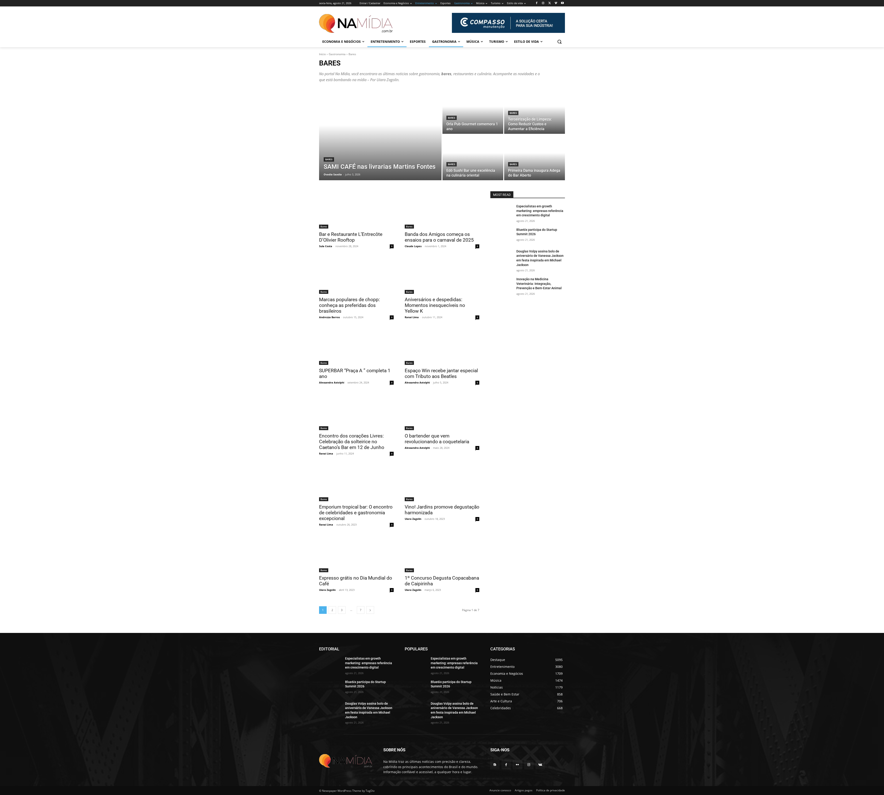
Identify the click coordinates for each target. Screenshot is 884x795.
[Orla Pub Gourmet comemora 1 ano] (472, 111)
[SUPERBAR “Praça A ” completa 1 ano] (356, 346)
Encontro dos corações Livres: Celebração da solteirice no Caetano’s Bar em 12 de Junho (351, 441)
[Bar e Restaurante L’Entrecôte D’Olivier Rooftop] (356, 210)
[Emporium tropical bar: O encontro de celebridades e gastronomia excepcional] (356, 482)
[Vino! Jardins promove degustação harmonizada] (442, 482)
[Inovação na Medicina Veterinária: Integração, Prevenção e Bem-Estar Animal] (501, 285)
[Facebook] (536, 3)
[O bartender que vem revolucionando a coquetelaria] (442, 411)
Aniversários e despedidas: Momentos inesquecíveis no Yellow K (435, 305)
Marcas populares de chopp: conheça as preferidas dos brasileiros (349, 305)
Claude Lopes (413, 246)
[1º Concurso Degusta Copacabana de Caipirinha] (442, 553)
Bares (328, 159)
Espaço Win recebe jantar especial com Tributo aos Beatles (441, 373)
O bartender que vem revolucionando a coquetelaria (437, 438)
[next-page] (370, 610)
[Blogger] (494, 764)
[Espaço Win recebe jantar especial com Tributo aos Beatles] (442, 346)
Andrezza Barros (329, 317)
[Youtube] (562, 3)
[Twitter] (549, 3)
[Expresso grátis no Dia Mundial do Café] (356, 553)
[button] (559, 41)
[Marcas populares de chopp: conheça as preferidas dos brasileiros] (356, 275)
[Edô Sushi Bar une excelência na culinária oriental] (472, 157)
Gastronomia (337, 54)
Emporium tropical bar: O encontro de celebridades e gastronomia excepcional (356, 512)
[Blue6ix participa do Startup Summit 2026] (501, 235)
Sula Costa (325, 246)
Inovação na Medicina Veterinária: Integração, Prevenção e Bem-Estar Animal (539, 283)
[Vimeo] (555, 3)
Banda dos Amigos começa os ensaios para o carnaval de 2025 (439, 237)
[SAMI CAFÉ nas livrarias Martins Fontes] (380, 134)
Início (322, 54)
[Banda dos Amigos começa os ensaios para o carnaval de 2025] (442, 210)
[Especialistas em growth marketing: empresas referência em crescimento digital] (501, 212)
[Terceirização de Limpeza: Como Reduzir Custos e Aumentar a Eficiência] (534, 111)
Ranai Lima (412, 317)
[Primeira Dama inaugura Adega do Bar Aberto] (534, 157)
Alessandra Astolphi (331, 382)
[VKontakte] (540, 764)
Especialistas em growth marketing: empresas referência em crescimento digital (539, 210)
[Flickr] (517, 764)
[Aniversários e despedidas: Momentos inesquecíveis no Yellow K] (442, 275)
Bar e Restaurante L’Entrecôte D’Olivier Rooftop (350, 237)
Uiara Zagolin (413, 518)
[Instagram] (543, 3)
